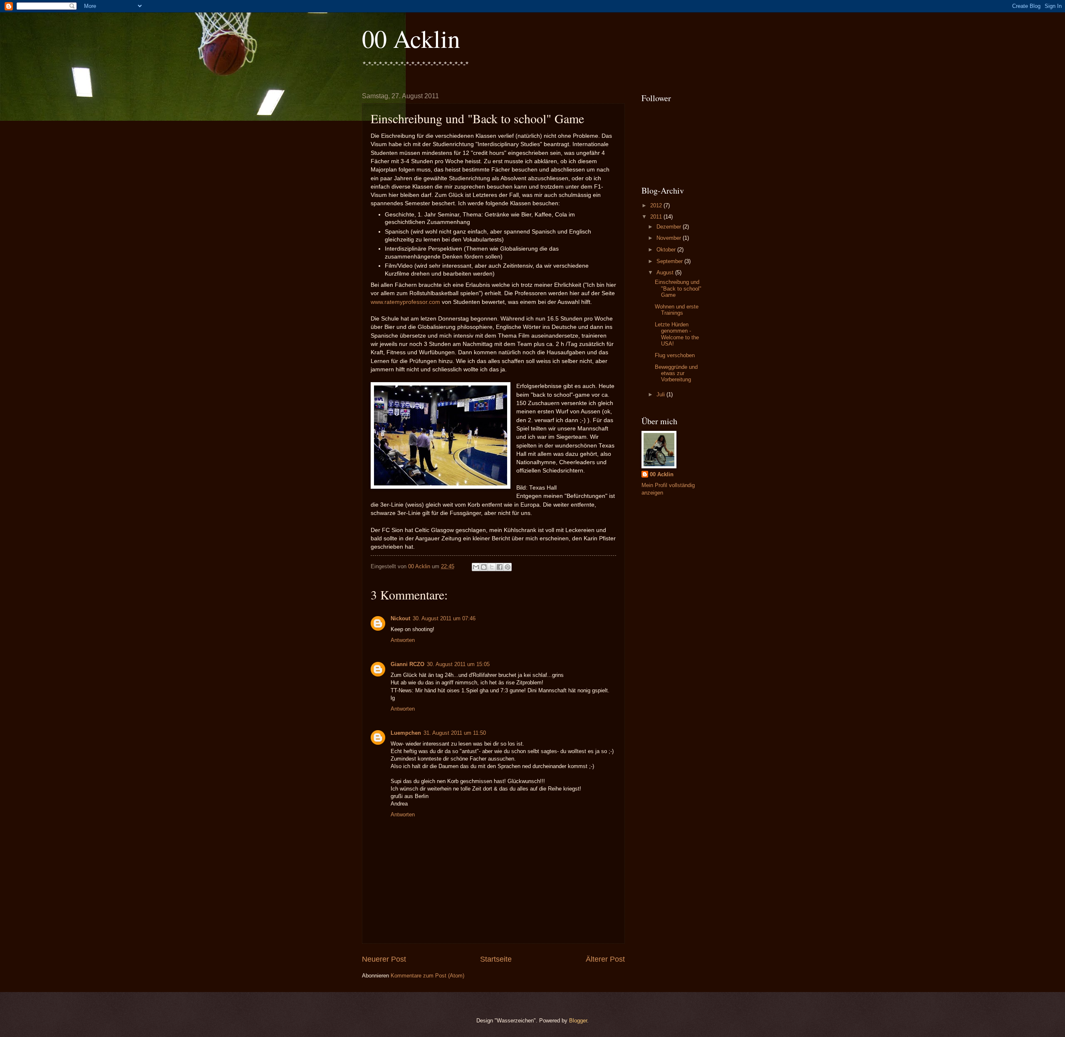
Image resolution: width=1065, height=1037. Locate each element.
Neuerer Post (384, 959)
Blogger (578, 1020)
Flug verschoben (675, 355)
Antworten (403, 640)
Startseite (496, 959)
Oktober (666, 249)
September (670, 261)
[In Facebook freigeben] (499, 567)
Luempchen (406, 733)
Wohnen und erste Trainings (676, 309)
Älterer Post (605, 959)
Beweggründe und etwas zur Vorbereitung (676, 373)
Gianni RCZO (407, 664)
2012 (657, 205)
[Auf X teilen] (492, 567)
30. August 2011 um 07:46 (444, 618)
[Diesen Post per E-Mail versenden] (476, 567)
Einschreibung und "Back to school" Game (678, 288)
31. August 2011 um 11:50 (455, 733)
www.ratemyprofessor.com (405, 302)
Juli (661, 394)
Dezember (669, 227)
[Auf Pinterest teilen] (507, 567)
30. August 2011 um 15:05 (458, 664)
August (665, 272)
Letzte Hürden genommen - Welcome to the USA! (677, 334)
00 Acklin (411, 38)
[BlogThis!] (484, 567)
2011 (657, 217)
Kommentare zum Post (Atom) (427, 975)
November (669, 238)
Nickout (400, 618)
